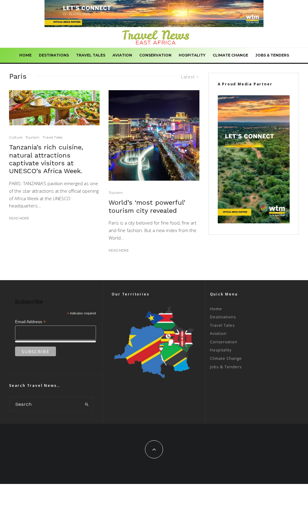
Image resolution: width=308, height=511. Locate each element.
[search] (87, 404)
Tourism (32, 137)
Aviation (122, 55)
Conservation (155, 55)
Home (25, 55)
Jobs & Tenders (272, 55)
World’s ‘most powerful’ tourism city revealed (147, 206)
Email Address (30, 322)
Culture (15, 137)
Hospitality (192, 55)
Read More (19, 218)
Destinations (54, 55)
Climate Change (230, 55)
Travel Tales (90, 55)
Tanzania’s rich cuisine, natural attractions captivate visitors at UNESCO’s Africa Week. (46, 159)
